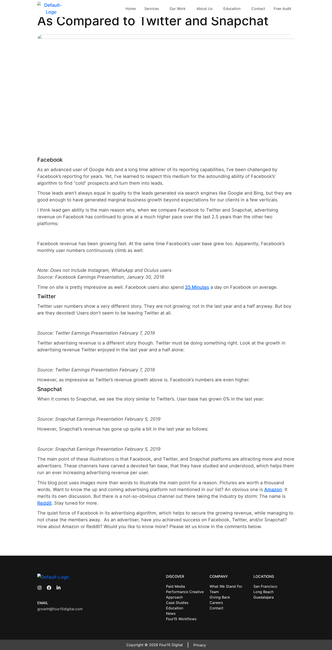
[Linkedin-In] (58, 587)
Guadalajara (263, 597)
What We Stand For (226, 586)
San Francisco (265, 586)
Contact (258, 8)
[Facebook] (49, 587)
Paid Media (175, 586)
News (170, 613)
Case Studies (177, 602)
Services (151, 8)
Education (232, 8)
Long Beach (263, 591)
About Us (204, 8)
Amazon (273, 489)
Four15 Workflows (181, 619)
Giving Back (220, 597)
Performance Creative (185, 591)
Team (214, 591)
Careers (216, 602)
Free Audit (282, 8)
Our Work (178, 8)
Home (131, 8)
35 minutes (197, 287)
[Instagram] (39, 587)
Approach (174, 597)
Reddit (44, 503)
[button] (152, 8)
